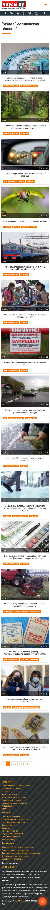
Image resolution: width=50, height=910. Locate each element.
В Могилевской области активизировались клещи (25, 221)
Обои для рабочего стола (12, 859)
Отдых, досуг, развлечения (12, 834)
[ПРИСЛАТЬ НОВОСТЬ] (43, 901)
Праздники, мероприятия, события (15, 850)
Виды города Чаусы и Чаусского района (17, 847)
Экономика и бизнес (10, 831)
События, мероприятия (11, 816)
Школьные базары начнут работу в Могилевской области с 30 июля (25, 315)
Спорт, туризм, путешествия (12, 837)
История (5, 791)
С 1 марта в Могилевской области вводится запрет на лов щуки (25, 459)
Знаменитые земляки (10, 794)
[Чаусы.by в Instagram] (36, 13)
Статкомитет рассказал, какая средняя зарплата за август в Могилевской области (25, 748)
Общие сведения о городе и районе (16, 785)
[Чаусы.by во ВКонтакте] (12, 13)
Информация (7, 806)
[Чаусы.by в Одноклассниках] (18, 13)
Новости (6, 812)
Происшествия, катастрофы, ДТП (15, 819)
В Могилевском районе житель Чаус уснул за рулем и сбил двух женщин (25, 411)
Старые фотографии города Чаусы (15, 856)
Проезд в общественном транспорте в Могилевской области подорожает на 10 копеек (25, 652)
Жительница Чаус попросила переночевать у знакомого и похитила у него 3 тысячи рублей (25, 79)
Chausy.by (21, 901)
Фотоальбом (8, 843)
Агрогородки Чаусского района (14, 797)
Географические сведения (12, 788)
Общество (6, 828)
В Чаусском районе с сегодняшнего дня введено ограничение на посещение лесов (25, 126)
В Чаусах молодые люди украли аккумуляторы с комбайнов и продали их (25, 604)
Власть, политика (8, 825)
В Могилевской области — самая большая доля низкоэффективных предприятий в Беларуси (25, 557)
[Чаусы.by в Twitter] (29, 13)
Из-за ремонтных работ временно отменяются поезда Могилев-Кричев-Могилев (25, 268)
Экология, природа (9, 840)
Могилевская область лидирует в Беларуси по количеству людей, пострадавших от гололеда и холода (25, 508)
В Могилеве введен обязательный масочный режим (25, 700)
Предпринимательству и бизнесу (14, 803)
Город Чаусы (8, 781)
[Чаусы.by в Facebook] (24, 13)
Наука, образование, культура (13, 822)
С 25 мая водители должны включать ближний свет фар (25, 174)
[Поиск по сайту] (45, 13)
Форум (4, 809)
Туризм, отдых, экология (11, 800)
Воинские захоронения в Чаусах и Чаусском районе (22, 853)
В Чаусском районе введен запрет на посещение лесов (25, 363)
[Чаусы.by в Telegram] (5, 13)
